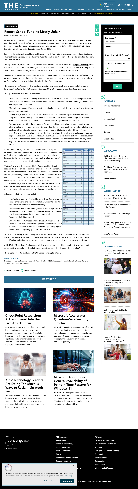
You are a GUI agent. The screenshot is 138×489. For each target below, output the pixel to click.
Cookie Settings (49, 481)
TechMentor (100, 461)
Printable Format (30, 270)
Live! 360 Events (63, 447)
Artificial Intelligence (112, 106)
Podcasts (90, 9)
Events (109, 9)
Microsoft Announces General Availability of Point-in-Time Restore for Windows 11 (72, 383)
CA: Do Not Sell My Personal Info (99, 481)
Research (81, 9)
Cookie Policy (68, 475)
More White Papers (111, 234)
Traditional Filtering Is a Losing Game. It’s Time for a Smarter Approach (116, 169)
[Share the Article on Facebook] (97, 26)
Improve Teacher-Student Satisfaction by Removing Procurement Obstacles (114, 339)
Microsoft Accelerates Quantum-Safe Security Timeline (71, 319)
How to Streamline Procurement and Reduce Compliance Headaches (117, 282)
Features (56, 9)
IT (90, 14)
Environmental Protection (105, 444)
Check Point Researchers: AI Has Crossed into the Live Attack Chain (23, 319)
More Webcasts (110, 178)
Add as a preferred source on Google (108, 4)
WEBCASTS (110, 151)
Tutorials (44, 14)
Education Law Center (37, 49)
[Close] (73, 465)
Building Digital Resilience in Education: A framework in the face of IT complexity (116, 158)
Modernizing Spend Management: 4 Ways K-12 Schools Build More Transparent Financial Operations (117, 224)
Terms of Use (82, 481)
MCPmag (98, 447)
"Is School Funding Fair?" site (48, 253)
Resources (99, 9)
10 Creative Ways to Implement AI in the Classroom (117, 205)
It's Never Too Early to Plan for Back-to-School (116, 311)
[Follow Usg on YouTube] (128, 5)
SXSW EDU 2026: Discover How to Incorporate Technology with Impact (117, 253)
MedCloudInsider (63, 450)
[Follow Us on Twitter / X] (125, 5)
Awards (71, 9)
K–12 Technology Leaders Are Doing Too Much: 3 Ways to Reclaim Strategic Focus (24, 385)
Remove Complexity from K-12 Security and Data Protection (116, 196)
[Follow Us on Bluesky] (119, 5)
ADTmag (98, 437)
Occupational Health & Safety (107, 450)
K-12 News (47, 9)
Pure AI (59, 454)
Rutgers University (80, 64)
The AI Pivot (100, 464)
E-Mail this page (13, 270)
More (129, 9)
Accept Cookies (67, 481)
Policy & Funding (11, 26)
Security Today (101, 457)
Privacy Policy (121, 63)
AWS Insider (61, 440)
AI (78, 14)
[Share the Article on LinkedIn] (97, 30)
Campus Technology (64, 444)
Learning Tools (109, 119)
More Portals (109, 139)
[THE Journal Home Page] (21, 6)
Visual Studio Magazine (104, 468)
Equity (84, 14)
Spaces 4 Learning (63, 461)
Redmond (99, 454)
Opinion (64, 9)
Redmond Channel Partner (67, 457)
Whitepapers (112, 191)
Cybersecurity (109, 112)
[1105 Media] (17, 460)
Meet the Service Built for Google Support (117, 214)
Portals (109, 101)
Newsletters (120, 9)
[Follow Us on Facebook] (122, 5)
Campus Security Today (104, 440)
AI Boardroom (61, 437)
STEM (73, 14)
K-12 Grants (55, 14)
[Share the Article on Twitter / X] (97, 34)
